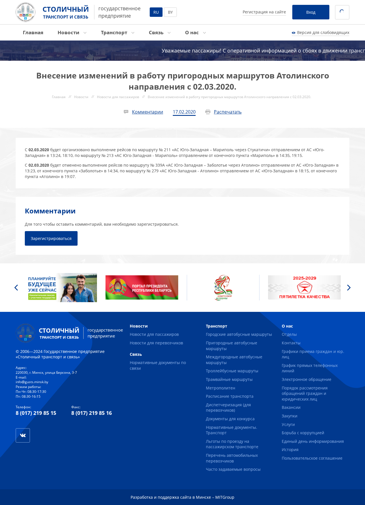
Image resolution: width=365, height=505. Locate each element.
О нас (192, 32)
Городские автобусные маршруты (239, 334)
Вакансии (291, 407)
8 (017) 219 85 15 (36, 412)
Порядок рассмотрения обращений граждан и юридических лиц (305, 393)
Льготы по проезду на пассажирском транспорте (232, 444)
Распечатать (228, 112)
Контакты (291, 343)
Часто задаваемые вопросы (233, 469)
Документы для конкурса (230, 418)
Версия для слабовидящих (323, 32)
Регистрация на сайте (264, 12)
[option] (60, 287)
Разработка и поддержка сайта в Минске (171, 497)
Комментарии (147, 112)
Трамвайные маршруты (229, 379)
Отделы (289, 334)
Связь (157, 32)
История (290, 449)
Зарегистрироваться (51, 238)
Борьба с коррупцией (303, 432)
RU (156, 12)
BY (170, 12)
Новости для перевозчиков (156, 343)
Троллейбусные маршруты (232, 370)
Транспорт (114, 32)
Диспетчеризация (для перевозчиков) (228, 407)
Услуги (288, 424)
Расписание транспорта (230, 396)
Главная (33, 32)
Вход (310, 12)
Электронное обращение (306, 379)
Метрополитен (220, 388)
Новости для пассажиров (154, 334)
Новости (69, 32)
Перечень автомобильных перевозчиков (232, 458)
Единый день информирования (313, 441)
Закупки (289, 416)
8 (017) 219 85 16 (91, 412)
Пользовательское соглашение (312, 458)
